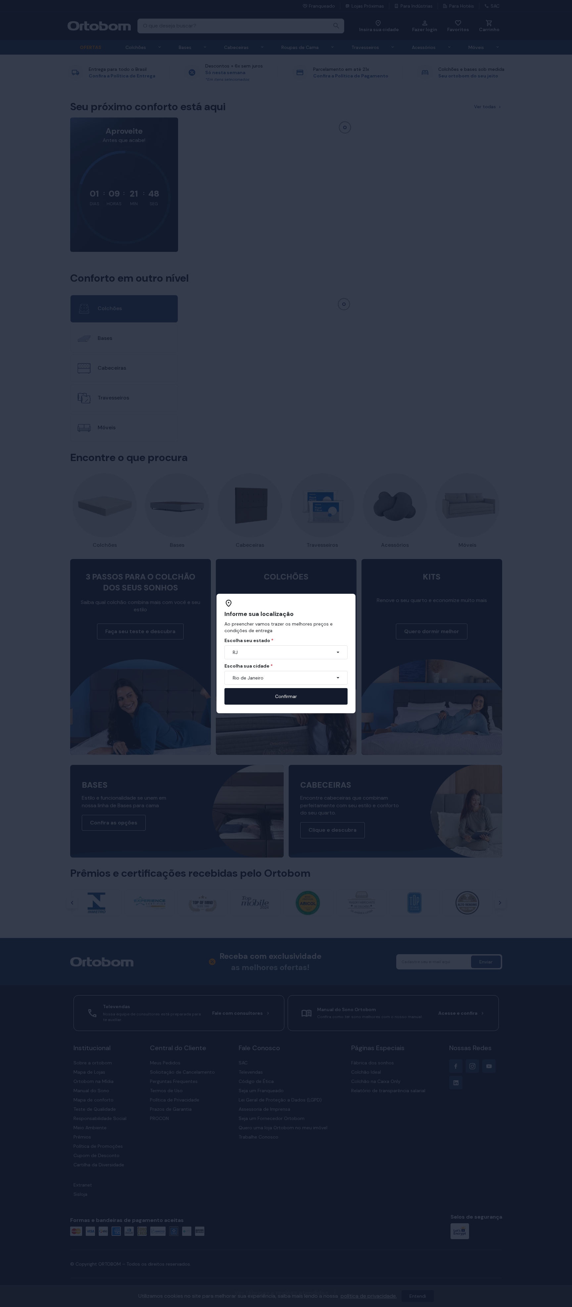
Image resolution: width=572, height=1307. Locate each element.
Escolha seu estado (248, 640)
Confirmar (286, 696)
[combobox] (286, 652)
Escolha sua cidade (248, 666)
